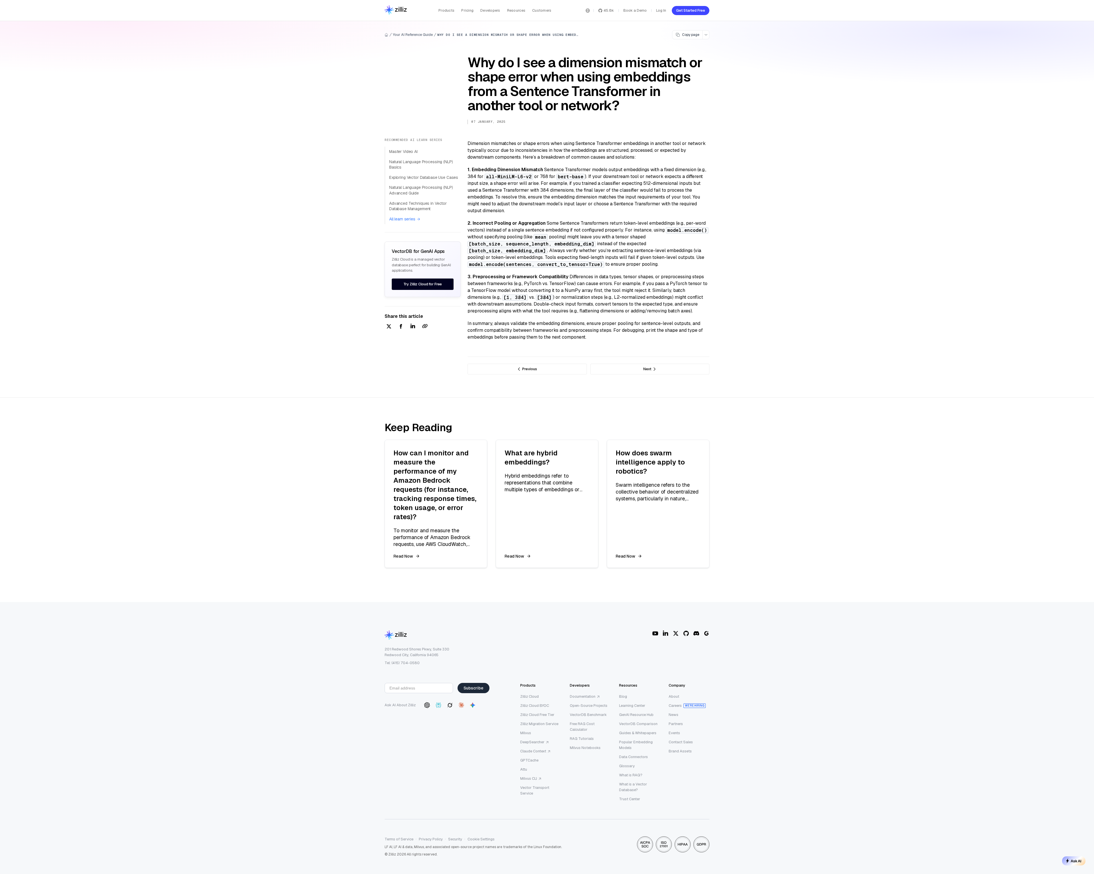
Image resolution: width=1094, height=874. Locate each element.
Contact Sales (681, 742)
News (673, 714)
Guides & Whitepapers (637, 732)
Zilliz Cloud (529, 696)
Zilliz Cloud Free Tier (537, 714)
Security (455, 839)
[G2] (706, 633)
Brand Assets (680, 751)
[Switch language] (587, 10)
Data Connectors (633, 756)
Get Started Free (690, 10)
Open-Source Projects (588, 705)
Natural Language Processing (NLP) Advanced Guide (421, 190)
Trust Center (629, 799)
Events (674, 732)
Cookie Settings (481, 839)
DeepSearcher (532, 742)
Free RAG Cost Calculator (582, 726)
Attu (523, 769)
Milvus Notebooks (585, 747)
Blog (623, 696)
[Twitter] (676, 633)
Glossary (627, 766)
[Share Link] (425, 327)
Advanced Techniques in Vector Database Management (418, 206)
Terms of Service (399, 839)
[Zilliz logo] (396, 10)
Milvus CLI (528, 778)
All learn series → (404, 219)
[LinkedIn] (665, 633)
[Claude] (461, 705)
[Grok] (450, 705)
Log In (661, 10)
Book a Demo (635, 10)
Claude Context (533, 751)
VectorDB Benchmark (588, 714)
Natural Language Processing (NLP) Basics (421, 164)
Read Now (403, 556)
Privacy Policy (431, 839)
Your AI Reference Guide (413, 34)
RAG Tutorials (582, 738)
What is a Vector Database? (633, 787)
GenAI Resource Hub (636, 714)
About (674, 696)
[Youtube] (655, 633)
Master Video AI (403, 151)
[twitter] (389, 327)
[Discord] (696, 633)
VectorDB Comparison (638, 723)
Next (647, 369)
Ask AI (1076, 861)
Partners (676, 723)
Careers (675, 705)
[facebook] (401, 327)
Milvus (525, 732)
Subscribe (473, 688)
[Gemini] (472, 705)
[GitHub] (686, 633)
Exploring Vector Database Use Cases (423, 177)
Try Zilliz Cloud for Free (422, 284)
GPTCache (529, 760)
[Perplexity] (438, 705)
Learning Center (632, 705)
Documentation (582, 696)
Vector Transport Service (534, 790)
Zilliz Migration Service (539, 723)
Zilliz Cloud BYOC (534, 705)
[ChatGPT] (427, 705)
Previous (529, 369)
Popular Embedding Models (636, 745)
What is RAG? (630, 775)
